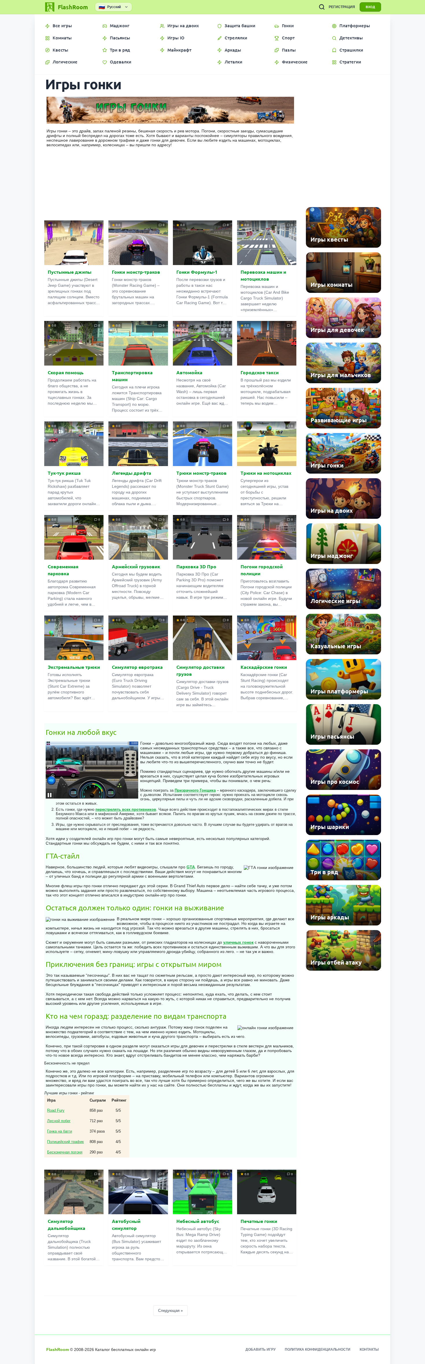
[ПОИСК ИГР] (322, 7)
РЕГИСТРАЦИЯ (342, 7)
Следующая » (170, 1310)
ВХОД (370, 7)
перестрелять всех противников (125, 809)
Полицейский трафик (65, 1142)
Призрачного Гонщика (195, 790)
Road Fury (55, 1110)
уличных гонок (238, 942)
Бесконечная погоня (64, 1152)
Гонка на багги (59, 1131)
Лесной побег (59, 1121)
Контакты (369, 1349)
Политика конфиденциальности (317, 1349)
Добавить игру (260, 1349)
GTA (190, 867)
